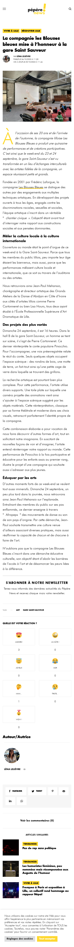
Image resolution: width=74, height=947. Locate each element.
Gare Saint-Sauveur (33, 610)
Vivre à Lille (11, 31)
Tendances (30, 844)
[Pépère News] (37, 9)
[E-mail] (25, 769)
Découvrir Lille (31, 31)
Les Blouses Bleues (31, 187)
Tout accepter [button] (47, 939)
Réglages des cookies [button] (20, 939)
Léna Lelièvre (24, 56)
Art (18, 610)
